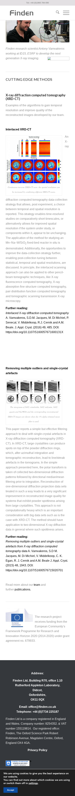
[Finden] (31, 13)
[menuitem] (55, 13)
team (37, 584)
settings (33, 783)
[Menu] (64, 13)
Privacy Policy (37, 750)
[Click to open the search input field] (55, 13)
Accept (10, 790)
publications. (23, 589)
